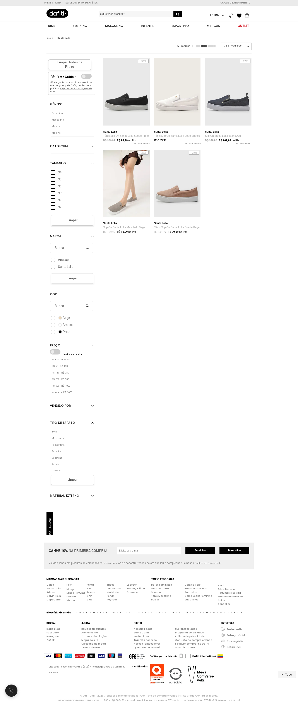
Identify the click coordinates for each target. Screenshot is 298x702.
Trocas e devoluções (94, 636)
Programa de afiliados (189, 632)
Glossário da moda (93, 643)
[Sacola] (248, 15)
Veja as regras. (108, 563)
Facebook (52, 632)
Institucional (141, 636)
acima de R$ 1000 (62, 392)
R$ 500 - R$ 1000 (61, 385)
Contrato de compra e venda (193, 639)
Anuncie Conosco (186, 647)
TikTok (50, 639)
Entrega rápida (237, 635)
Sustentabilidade (186, 628)
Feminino (200, 550)
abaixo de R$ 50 (61, 359)
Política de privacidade (190, 636)
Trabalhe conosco (145, 639)
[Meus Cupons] (232, 15)
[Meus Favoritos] (240, 15)
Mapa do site (89, 639)
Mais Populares (232, 45)
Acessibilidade (143, 628)
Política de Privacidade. (208, 563)
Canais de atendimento (235, 2)
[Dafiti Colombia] (220, 656)
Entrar (215, 15)
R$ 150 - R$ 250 (60, 372)
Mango (71, 589)
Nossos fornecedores (147, 643)
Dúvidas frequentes (93, 628)
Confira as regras (206, 695)
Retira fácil (234, 647)
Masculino (234, 550)
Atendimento (89, 632)
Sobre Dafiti (141, 632)
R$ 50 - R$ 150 (60, 366)
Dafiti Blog (53, 628)
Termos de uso (90, 647)
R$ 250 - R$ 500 (60, 379)
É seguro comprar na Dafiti (192, 643)
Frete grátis (234, 629)
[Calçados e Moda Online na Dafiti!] (57, 13)
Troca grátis (235, 641)
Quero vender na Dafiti (148, 647)
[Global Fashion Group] (137, 656)
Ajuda (221, 585)
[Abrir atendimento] (11, 691)
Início (49, 38)
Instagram (53, 636)
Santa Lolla (63, 38)
